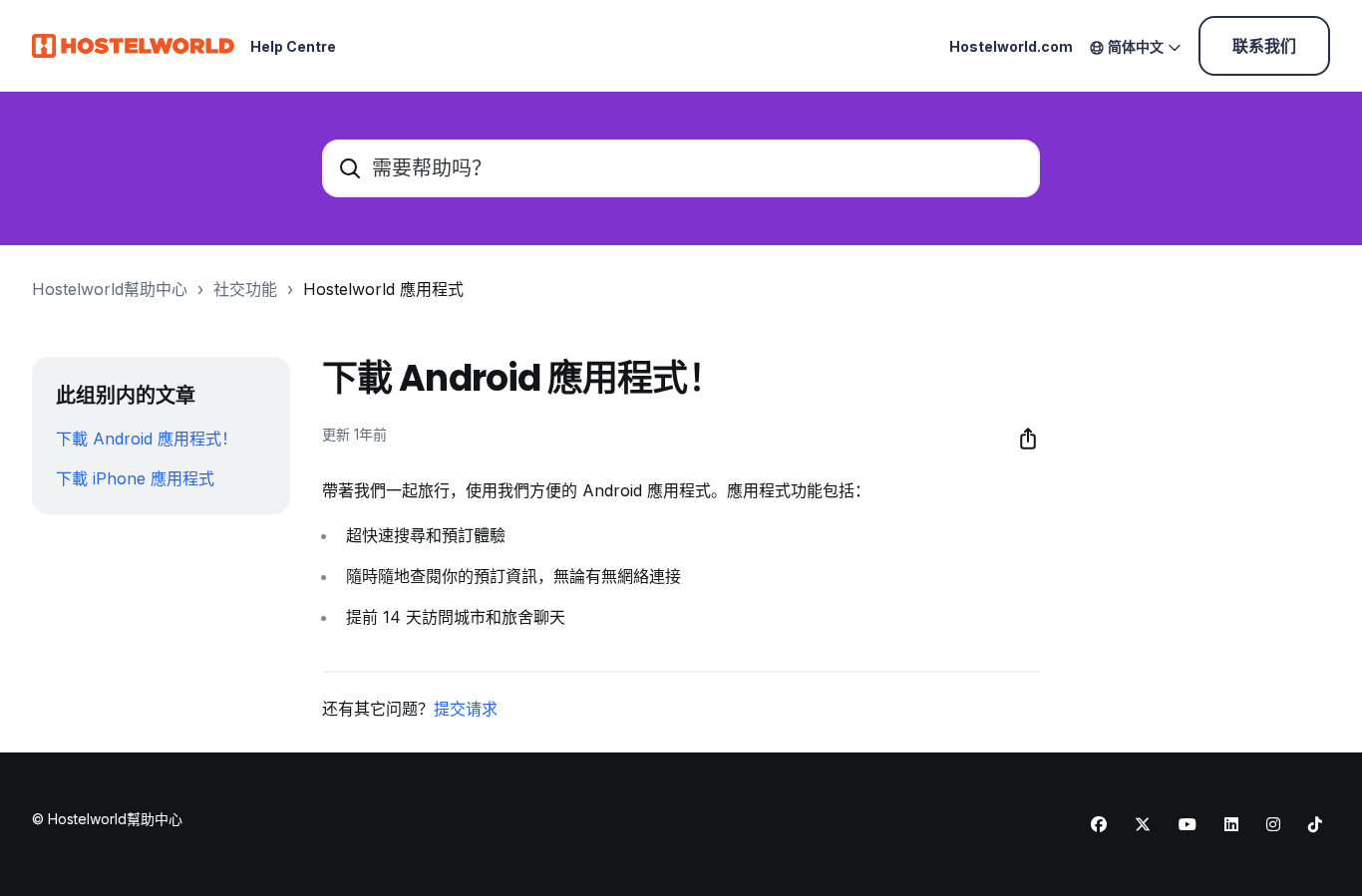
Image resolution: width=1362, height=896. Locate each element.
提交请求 (466, 709)
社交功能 (245, 289)
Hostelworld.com (1011, 46)
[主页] (133, 46)
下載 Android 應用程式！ (146, 438)
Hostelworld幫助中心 (109, 289)
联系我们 (1264, 46)
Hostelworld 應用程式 (383, 289)
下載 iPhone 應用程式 (135, 478)
